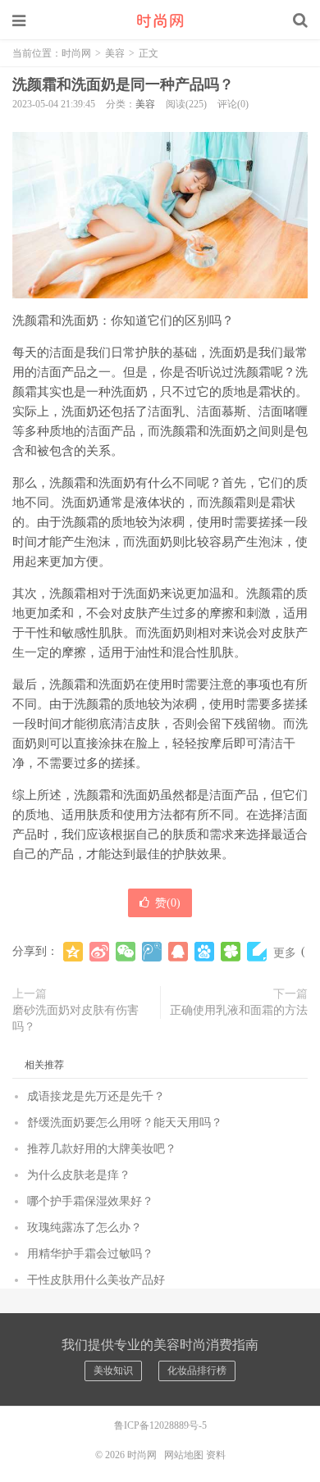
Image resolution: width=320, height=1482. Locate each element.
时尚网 (160, 20)
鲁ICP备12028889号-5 (160, 1425)
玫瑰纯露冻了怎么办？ (84, 1227)
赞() (168, 903)
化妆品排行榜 (196, 1370)
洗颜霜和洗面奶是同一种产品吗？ (123, 84)
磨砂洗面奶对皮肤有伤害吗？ (75, 1018)
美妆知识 (113, 1370)
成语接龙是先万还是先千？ (96, 1096)
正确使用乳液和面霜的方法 (239, 1010)
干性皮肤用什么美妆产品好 (96, 1280)
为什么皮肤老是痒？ (78, 1175)
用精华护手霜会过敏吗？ (90, 1254)
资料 (216, 1455)
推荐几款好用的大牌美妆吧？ (101, 1149)
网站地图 (183, 1455)
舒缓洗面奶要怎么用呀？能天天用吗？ (124, 1122)
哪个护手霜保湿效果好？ (90, 1201)
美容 (115, 53)
